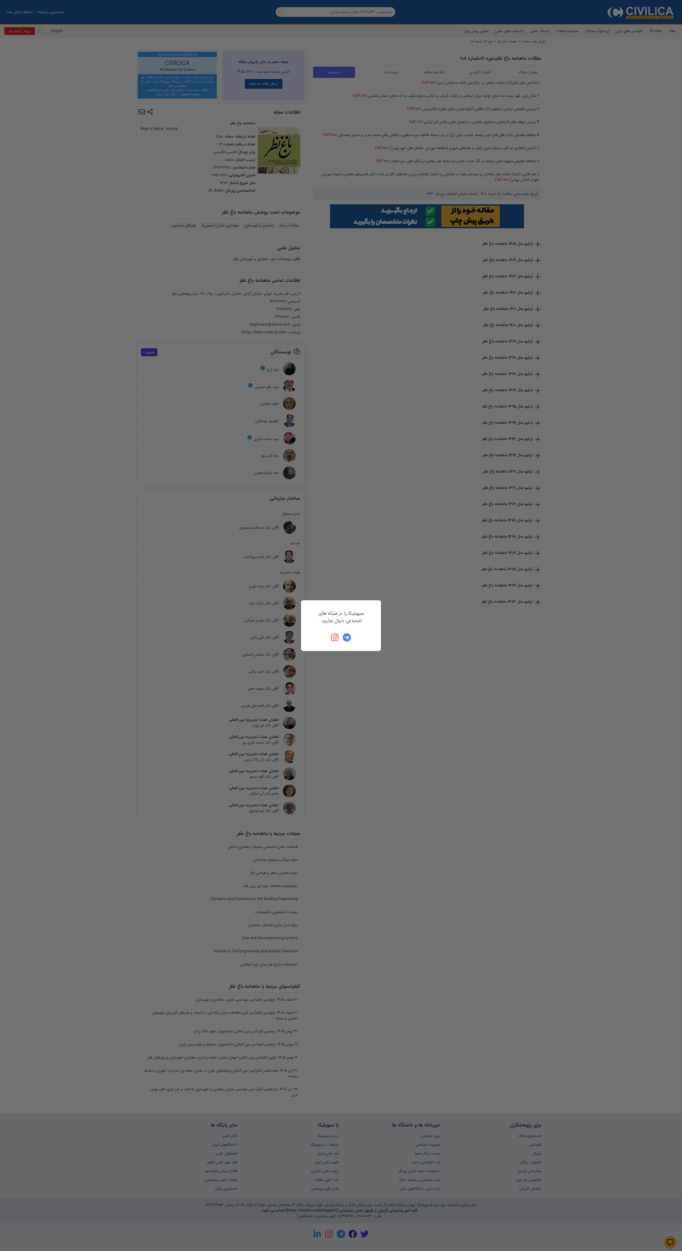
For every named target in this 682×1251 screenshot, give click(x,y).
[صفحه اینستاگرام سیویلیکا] (335, 637)
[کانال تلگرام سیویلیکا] (347, 637)
